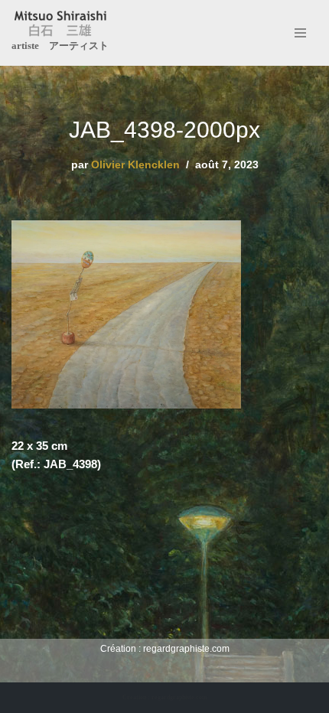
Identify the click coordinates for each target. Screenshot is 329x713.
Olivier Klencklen (135, 165)
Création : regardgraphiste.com (164, 697)
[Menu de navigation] (300, 33)
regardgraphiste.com (186, 648)
